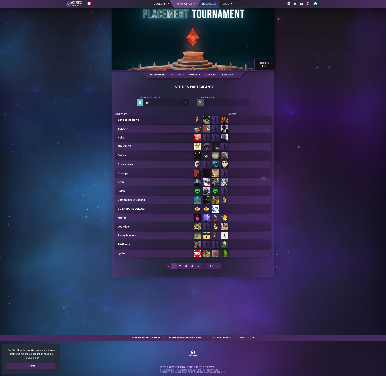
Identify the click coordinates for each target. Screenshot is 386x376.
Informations (157, 74)
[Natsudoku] (224, 120)
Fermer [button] (31, 366)
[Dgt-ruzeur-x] (197, 191)
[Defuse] (206, 120)
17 (211, 266)
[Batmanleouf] (224, 173)
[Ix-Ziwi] (206, 200)
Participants (177, 74)
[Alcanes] (215, 244)
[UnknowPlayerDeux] (206, 209)
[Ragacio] (206, 128)
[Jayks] (197, 146)
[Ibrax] (206, 146)
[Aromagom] (197, 226)
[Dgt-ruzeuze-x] (215, 191)
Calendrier (210, 74)
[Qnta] (215, 173)
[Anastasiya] (197, 200)
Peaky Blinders (127, 235)
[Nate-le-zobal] (197, 164)
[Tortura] (224, 244)
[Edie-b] (224, 164)
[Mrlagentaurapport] (197, 173)
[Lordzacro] (224, 253)
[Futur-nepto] (215, 164)
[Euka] (197, 217)
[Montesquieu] (215, 128)
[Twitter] (295, 4)
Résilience (124, 244)
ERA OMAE (124, 146)
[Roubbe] (206, 137)
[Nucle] (206, 244)
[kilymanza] (215, 235)
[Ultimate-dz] (224, 146)
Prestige (123, 173)
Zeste (121, 182)
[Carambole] (206, 182)
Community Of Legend (131, 200)
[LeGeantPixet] (197, 155)
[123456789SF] (206, 155)
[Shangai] (197, 137)
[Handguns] (197, 120)
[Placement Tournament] (74, 4)
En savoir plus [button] (31, 358)
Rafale (122, 191)
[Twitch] (308, 4)
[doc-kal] (224, 155)
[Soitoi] (215, 120)
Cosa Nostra (125, 164)
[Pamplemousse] (197, 182)
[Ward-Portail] (197, 128)
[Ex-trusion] (215, 146)
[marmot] (206, 235)
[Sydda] (224, 137)
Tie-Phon (212, 370)
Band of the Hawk (128, 119)
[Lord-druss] (215, 226)
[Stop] (197, 253)
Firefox (122, 217)
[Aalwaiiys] (215, 137)
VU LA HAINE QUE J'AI (131, 208)
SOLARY (123, 128)
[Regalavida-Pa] (215, 253)
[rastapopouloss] (224, 235)
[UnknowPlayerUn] (197, 209)
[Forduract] (206, 226)
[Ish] (215, 217)
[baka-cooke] (197, 235)
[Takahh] (215, 200)
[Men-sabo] (206, 191)
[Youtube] (301, 4)
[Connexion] (315, 4)
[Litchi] (215, 182)
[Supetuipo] (224, 226)
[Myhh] (206, 217)
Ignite (121, 253)
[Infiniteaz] (224, 200)
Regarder (209, 3)
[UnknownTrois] (215, 209)
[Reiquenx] (206, 253)
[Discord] (289, 4)
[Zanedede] (206, 164)
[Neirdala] (197, 244)
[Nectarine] (224, 182)
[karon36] (215, 155)
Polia (121, 137)
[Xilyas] (224, 217)
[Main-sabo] (224, 191)
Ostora (122, 155)
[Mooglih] (224, 128)
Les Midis (124, 226)
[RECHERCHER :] (223, 102)
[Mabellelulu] (206, 173)
